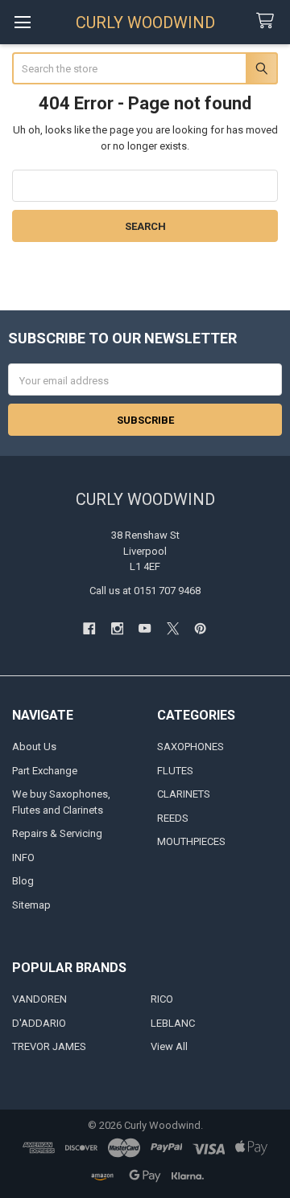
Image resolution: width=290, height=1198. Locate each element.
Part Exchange (44, 771)
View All (169, 1046)
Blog (23, 881)
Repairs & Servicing (57, 833)
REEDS (172, 818)
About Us (34, 747)
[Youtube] (144, 628)
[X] (172, 628)
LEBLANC (173, 1023)
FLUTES (175, 771)
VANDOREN (39, 999)
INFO (23, 857)
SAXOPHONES (190, 747)
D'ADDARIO (39, 1023)
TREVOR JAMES (49, 1046)
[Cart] (268, 21)
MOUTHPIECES (191, 841)
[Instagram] (117, 628)
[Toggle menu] (22, 22)
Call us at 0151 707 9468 (145, 591)
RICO (162, 999)
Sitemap (31, 905)
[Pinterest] (200, 628)
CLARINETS (183, 794)
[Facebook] (89, 628)
